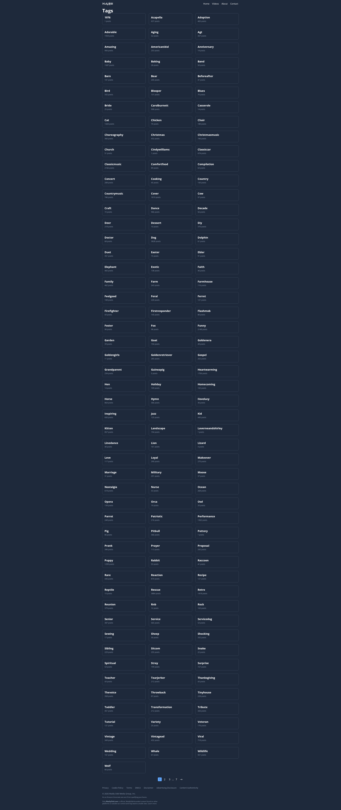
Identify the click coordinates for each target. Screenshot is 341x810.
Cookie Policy (117, 788)
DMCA (138, 788)
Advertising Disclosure (166, 788)
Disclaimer (148, 788)
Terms (129, 788)
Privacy (105, 788)
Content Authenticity (189, 788)
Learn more (152, 803)
